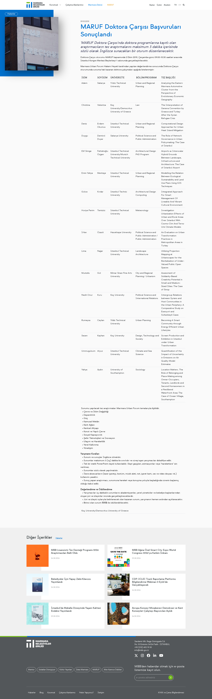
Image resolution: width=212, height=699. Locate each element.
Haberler (11, 14)
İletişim (101, 692)
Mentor (31, 669)
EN (180, 5)
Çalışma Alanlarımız (74, 5)
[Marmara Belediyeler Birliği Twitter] (136, 656)
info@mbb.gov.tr (141, 650)
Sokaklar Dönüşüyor (47, 669)
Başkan (152, 5)
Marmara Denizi (95, 5)
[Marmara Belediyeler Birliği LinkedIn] (155, 656)
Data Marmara (82, 669)
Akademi (167, 5)
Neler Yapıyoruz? (86, 692)
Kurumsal (54, 5)
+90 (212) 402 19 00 (143, 647)
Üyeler (159, 5)
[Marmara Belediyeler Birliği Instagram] (142, 656)
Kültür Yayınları (66, 669)
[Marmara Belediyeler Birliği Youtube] (161, 656)
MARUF (110, 5)
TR (175, 5)
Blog (41, 692)
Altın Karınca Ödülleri (113, 669)
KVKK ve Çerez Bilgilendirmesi (171, 692)
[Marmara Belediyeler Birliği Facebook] (148, 656)
